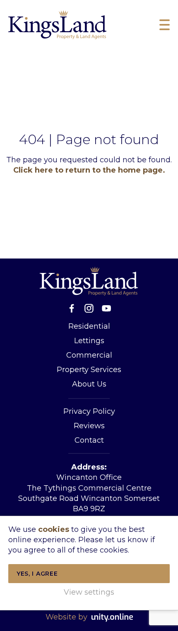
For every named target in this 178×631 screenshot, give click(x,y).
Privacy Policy (89, 411)
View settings (89, 592)
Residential (89, 326)
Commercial (89, 355)
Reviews (89, 425)
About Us (89, 384)
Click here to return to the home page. (89, 170)
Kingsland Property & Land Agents (57, 24)
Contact (89, 440)
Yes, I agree (37, 573)
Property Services (89, 369)
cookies (53, 529)
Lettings (89, 340)
